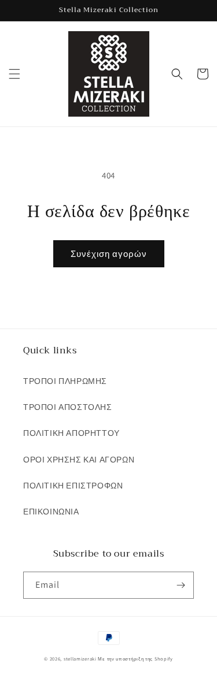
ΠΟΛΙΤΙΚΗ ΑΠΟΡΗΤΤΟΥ (71, 433)
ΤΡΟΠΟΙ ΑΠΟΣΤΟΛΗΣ (67, 407)
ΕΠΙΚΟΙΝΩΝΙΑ (51, 511)
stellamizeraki (80, 658)
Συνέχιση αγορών (109, 253)
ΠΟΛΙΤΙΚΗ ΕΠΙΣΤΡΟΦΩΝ (73, 485)
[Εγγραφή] (180, 585)
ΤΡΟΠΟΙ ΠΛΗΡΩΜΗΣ (65, 381)
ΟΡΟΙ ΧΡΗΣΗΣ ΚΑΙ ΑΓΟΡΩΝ (78, 459)
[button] (14, 74)
